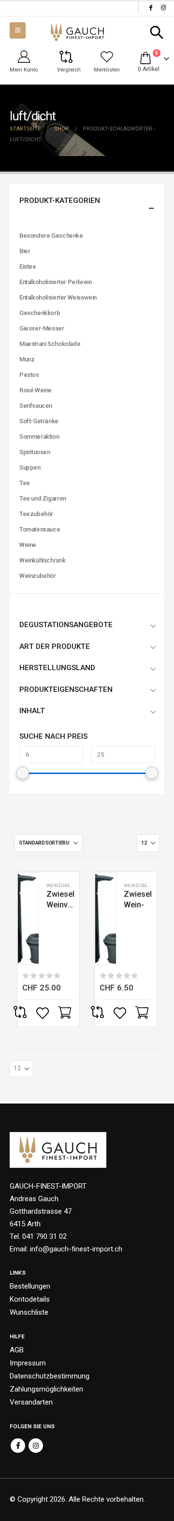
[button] (156, 32)
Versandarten (31, 1402)
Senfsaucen (35, 405)
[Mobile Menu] (18, 30)
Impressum (28, 1363)
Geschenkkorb (39, 312)
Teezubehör (36, 513)
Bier (24, 251)
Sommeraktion (39, 436)
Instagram (36, 1445)
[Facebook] (150, 7)
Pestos (29, 374)
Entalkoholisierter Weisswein (58, 297)
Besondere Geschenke (51, 235)
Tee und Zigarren (42, 498)
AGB (17, 1350)
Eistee (27, 266)
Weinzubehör (62, 885)
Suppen (30, 467)
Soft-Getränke (38, 421)
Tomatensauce (39, 529)
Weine (27, 544)
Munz (26, 359)
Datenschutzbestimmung (49, 1376)
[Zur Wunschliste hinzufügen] (43, 1013)
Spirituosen (34, 452)
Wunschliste (29, 1312)
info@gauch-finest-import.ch (76, 1249)
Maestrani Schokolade (49, 343)
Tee (24, 483)
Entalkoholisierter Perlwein (55, 282)
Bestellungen (30, 1286)
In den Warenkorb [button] (65, 1013)
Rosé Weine (35, 390)
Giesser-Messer (41, 328)
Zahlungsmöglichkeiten (46, 1389)
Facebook (18, 1445)
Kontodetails (30, 1299)
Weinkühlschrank (42, 560)
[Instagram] (163, 7)
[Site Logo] (77, 33)
